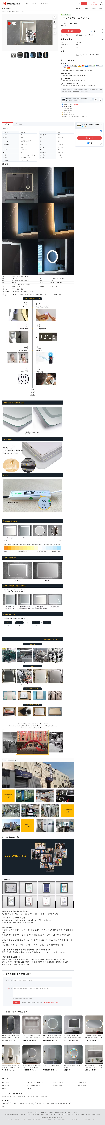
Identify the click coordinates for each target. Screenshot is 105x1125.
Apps (93, 8)
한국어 (63, 1114)
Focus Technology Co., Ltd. (54, 1117)
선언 (35, 1112)
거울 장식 (30, 1103)
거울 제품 (22, 1103)
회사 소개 (30, 1112)
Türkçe (82, 1114)
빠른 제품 (70, 1112)
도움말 (86, 8)
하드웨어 (4, 1088)
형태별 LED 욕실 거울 (57, 1082)
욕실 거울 (21, 11)
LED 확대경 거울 (82, 1082)
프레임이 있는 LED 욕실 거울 (34, 1082)
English (12, 1114)
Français (29, 1114)
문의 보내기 (71, 31)
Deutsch (47, 1114)
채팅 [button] (94, 31)
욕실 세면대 (5, 1082)
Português (23, 1114)
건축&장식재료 (10, 11)
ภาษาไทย (77, 1114)
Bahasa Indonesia (96, 1114)
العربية (59, 1114)
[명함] (101, 131)
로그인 (101, 4)
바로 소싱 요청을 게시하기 (51, 1002)
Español (17, 1114)
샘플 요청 (90, 35)
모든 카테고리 (7, 8)
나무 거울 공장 (39, 1103)
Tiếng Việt (88, 1114)
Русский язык (36, 1114)
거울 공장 (5, 1103)
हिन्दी (72, 1114)
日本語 (68, 1114)
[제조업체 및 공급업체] (11, 3)
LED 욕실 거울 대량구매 (64, 1103)
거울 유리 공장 (50, 1103)
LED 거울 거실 (5, 1085)
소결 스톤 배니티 (82, 1085)
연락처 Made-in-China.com (61, 1112)
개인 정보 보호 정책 (48, 1112)
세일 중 (29, 1088)
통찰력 (75, 1112)
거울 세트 (13, 1103)
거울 (17, 11)
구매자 (78, 8)
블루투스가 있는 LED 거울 (33, 1085)
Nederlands (53, 1114)
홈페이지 (4, 11)
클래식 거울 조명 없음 (58, 1085)
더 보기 (4, 1106)
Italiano (42, 1114)
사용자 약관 (40, 1112)
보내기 (16, 1002)
